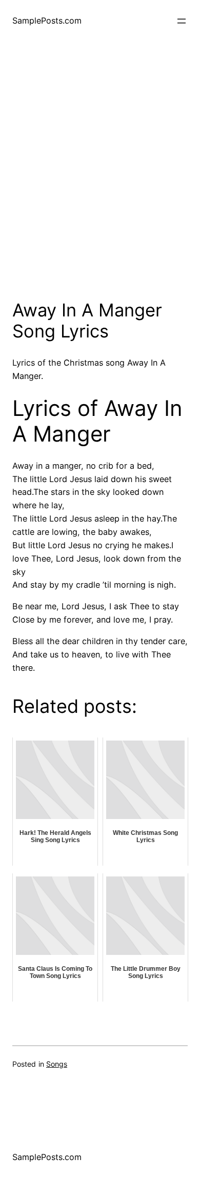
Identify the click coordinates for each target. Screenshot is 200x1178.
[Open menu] (181, 21)
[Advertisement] (100, 179)
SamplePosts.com (47, 20)
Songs (56, 1064)
